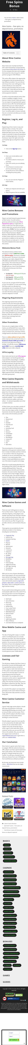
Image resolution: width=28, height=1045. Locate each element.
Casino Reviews (8, 872)
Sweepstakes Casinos (10, 931)
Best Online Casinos (9, 876)
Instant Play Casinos (9, 919)
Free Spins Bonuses (9, 945)
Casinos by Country (9, 935)
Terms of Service (9, 857)
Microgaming (9, 557)
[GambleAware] (11, 1000)
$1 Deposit (7, 965)
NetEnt (8, 541)
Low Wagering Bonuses (10, 957)
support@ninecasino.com (9, 735)
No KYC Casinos (8, 911)
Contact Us (7, 849)
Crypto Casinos (8, 907)
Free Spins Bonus (14, 4)
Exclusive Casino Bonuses (11, 953)
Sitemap (22, 1000)
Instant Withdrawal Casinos (11, 888)
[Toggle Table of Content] (17, 53)
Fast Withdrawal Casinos (11, 892)
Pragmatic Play (10, 535)
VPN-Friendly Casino (10, 915)
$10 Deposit (7, 969)
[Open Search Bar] (10, 10)
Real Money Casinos (10, 884)
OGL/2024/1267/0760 (17, 69)
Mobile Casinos (8, 899)
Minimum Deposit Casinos (11, 895)
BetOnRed (10, 764)
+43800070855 (11, 737)
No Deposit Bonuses (10, 949)
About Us (6, 845)
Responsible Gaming (10, 861)
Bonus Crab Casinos (9, 961)
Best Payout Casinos (10, 923)
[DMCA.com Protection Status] (19, 996)
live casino (5, 584)
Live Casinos (7, 903)
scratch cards (18, 582)
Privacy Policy (8, 853)
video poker (10, 582)
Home (14, 17)
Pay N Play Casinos (9, 927)
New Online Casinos (9, 880)
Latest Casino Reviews (10, 823)
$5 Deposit (17, 965)
